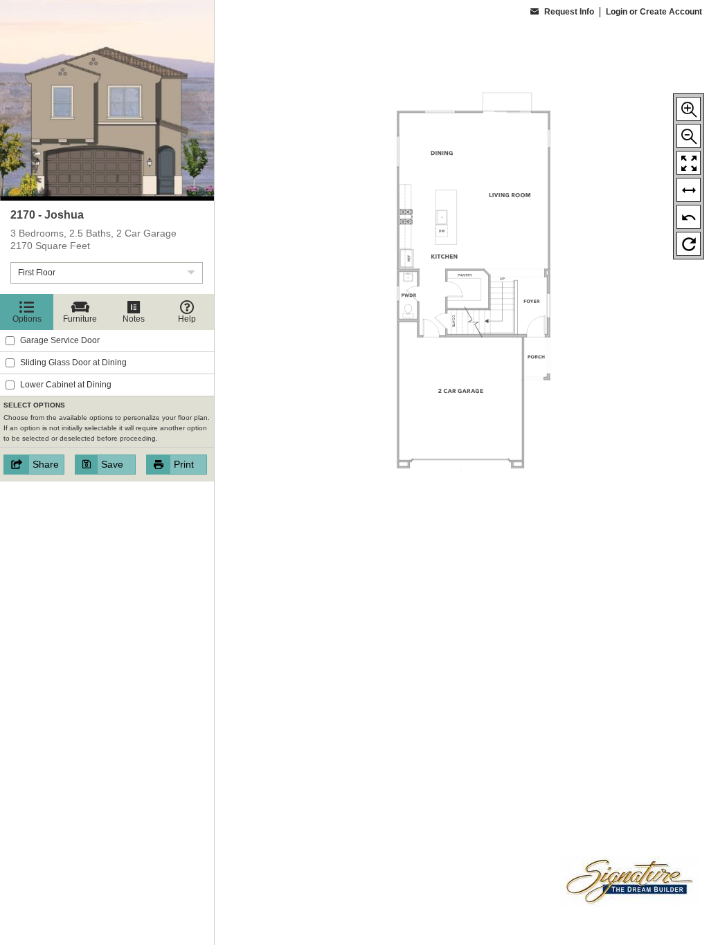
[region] (107, 472)
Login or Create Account (654, 12)
